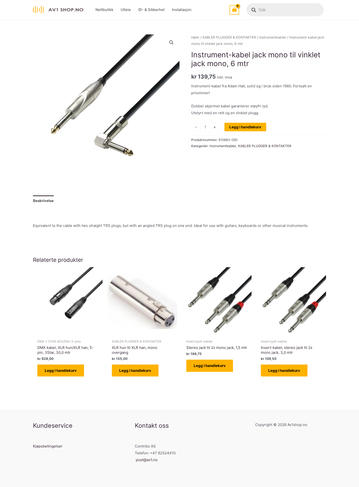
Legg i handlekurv (245, 127)
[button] (171, 42)
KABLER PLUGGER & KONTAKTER (229, 37)
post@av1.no (147, 459)
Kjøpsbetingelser (48, 446)
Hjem (195, 37)
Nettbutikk (104, 9)
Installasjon (181, 9)
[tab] (43, 200)
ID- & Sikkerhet (151, 9)
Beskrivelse (43, 200)
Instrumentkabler (272, 37)
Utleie (126, 9)
